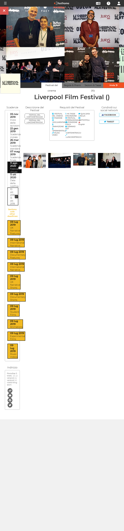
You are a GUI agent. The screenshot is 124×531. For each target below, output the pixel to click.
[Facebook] (10, 400)
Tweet (110, 122)
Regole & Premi (72, 85)
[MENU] (5, 3)
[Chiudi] (4, 11)
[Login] (118, 3)
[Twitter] (10, 405)
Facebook (110, 115)
